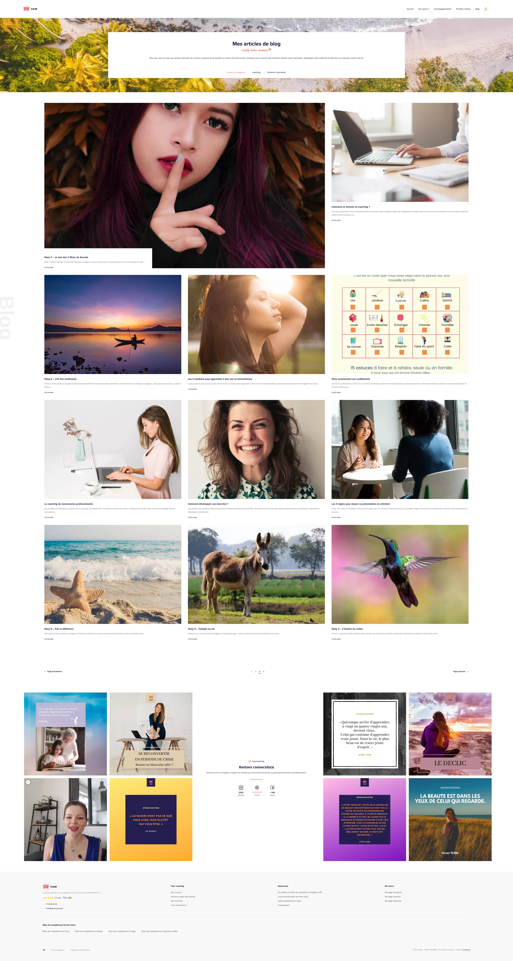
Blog (477, 9)
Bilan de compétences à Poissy (89, 931)
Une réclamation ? (179, 905)
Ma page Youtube (393, 897)
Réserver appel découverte (183, 897)
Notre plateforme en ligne (289, 901)
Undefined (466, 950)
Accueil (410, 9)
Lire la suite (48, 267)
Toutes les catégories (236, 72)
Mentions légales (57, 950)
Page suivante (459, 671)
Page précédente (54, 671)
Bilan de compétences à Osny (56, 931)
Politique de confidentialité (80, 950)
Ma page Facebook (393, 901)
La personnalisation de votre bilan (293, 897)
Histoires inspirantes (276, 72)
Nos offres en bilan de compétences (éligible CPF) (300, 892)
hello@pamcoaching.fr (54, 908)
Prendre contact (463, 9)
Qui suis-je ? (423, 9)
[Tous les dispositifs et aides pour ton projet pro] (485, 10)
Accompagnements (442, 9)
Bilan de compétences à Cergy (122, 931)
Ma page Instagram (393, 892)
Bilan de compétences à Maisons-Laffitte (160, 931)
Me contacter (177, 901)
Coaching (256, 72)
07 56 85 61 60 (51, 904)
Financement (283, 905)
